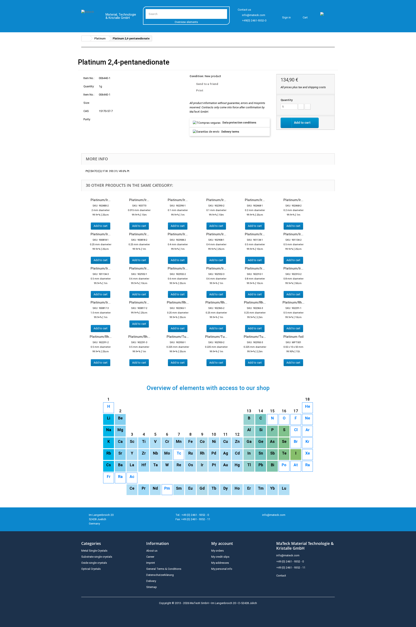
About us (152, 550)
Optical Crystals (91, 568)
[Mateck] (90, 17)
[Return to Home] (86, 38)
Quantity (287, 100)
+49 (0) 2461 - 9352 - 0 (290, 561)
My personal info (221, 568)
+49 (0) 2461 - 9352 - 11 (290, 567)
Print (199, 90)
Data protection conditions (239, 122)
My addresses (220, 562)
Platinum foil (293, 337)
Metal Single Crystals (94, 550)
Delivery (151, 581)
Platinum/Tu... (178, 337)
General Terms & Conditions (163, 568)
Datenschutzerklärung (160, 575)
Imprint (150, 562)
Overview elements (186, 22)
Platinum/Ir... (100, 200)
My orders (217, 550)
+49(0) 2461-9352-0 (254, 20)
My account (222, 543)
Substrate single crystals (96, 556)
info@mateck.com (253, 15)
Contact (281, 575)
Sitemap (151, 587)
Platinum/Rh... (178, 302)
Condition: (197, 76)
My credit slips (220, 556)
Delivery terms (230, 131)
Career (150, 556)
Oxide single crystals (94, 562)
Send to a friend (207, 84)
